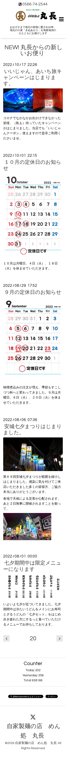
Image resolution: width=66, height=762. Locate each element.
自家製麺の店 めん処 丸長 (33, 731)
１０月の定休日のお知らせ (32, 165)
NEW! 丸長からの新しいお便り (33, 50)
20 (33, 638)
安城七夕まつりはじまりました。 (32, 429)
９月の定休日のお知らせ (32, 292)
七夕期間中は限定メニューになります (32, 566)
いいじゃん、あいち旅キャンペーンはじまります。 (32, 77)
